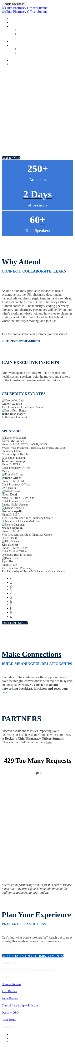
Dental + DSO (10, 1012)
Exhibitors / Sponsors (25, 45)
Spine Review (10, 998)
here (48, 742)
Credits (15, 41)
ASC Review (9, 991)
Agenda (15, 22)
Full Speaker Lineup (30, 34)
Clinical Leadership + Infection (20, 1005)
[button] (11, 157)
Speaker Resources (29, 37)
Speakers (16, 26)
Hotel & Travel (21, 60)
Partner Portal (26, 56)
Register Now (20, 64)
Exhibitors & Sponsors (31, 52)
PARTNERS (21, 719)
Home (14, 19)
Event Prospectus (28, 49)
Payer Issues (9, 1019)
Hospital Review (11, 984)
